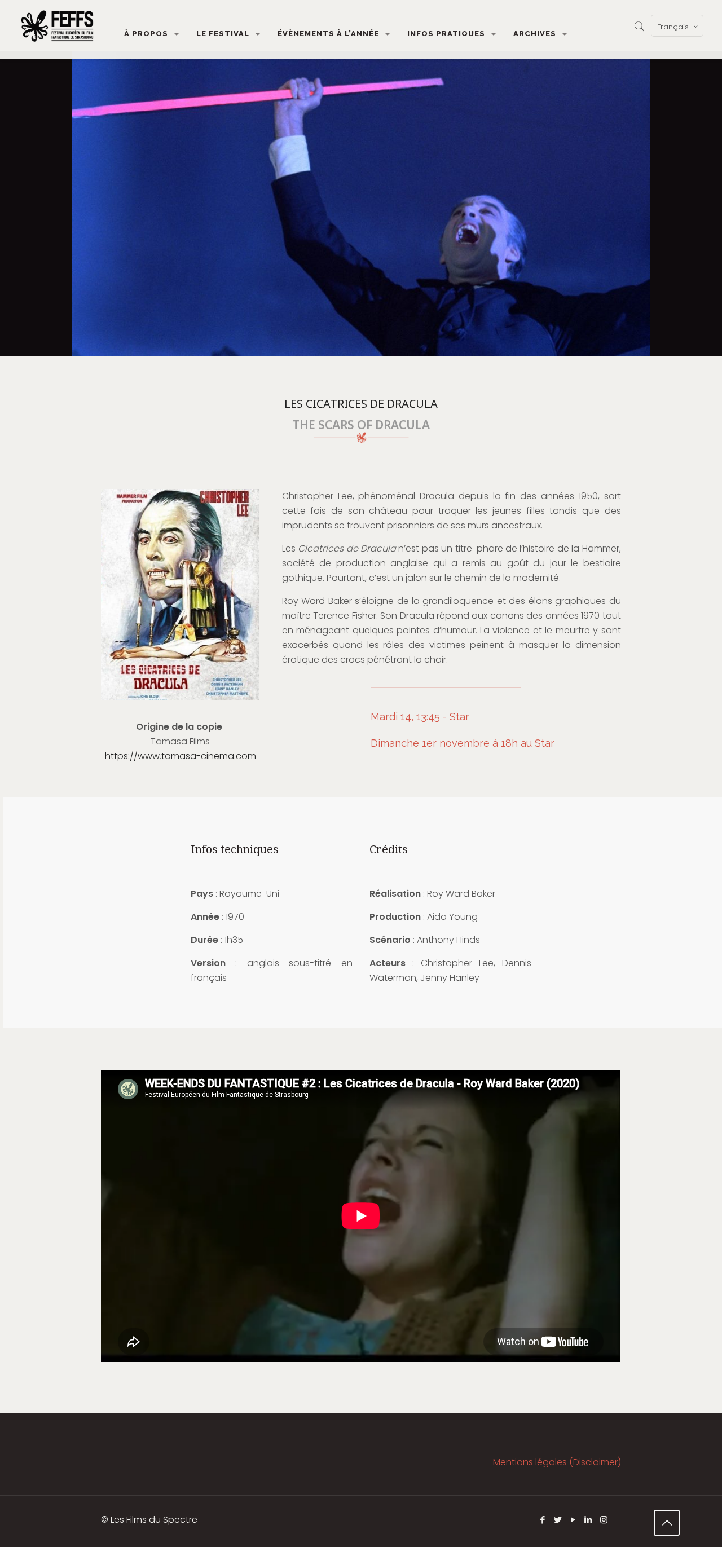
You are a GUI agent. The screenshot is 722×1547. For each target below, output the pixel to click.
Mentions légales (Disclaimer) (557, 1462)
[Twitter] (558, 1520)
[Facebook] (543, 1520)
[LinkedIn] (589, 1520)
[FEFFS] (57, 25)
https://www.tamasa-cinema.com (180, 756)
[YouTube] (573, 1520)
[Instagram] (604, 1520)
